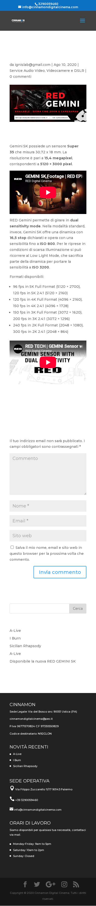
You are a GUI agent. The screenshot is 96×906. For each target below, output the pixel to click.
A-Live (15, 630)
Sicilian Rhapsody (25, 646)
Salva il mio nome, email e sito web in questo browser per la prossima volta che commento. (47, 553)
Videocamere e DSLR (65, 70)
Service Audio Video (27, 70)
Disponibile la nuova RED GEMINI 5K (43, 661)
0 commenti (20, 76)
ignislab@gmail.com (32, 64)
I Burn (15, 638)
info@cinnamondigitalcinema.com (38, 809)
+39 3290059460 (26, 800)
